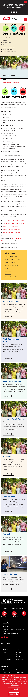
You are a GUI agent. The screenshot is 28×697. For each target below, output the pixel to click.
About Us (5, 649)
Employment (19, 652)
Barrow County (7, 670)
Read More (9, 316)
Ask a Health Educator (8, 49)
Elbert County (7, 672)
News (17, 649)
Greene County (20, 672)
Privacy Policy (15, 685)
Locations (6, 647)
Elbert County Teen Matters (11, 226)
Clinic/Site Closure (18, 655)
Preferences (13, 689)
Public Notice (7, 659)
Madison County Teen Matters (12, 229)
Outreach (5, 40)
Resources (5, 44)
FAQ (6, 268)
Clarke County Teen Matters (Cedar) (13, 220)
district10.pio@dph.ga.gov (10, 633)
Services (18, 647)
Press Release (20, 659)
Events (5, 652)
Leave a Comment (7, 42)
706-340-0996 (21, 629)
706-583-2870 (7, 626)
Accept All (12, 694)
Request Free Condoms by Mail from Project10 (15, 7)
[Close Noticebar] (25, 2)
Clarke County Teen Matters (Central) (13, 223)
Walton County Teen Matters (11, 232)
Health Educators (7, 54)
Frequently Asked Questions (9, 47)
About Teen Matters (7, 37)
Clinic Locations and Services (9, 51)
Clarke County (20, 670)
